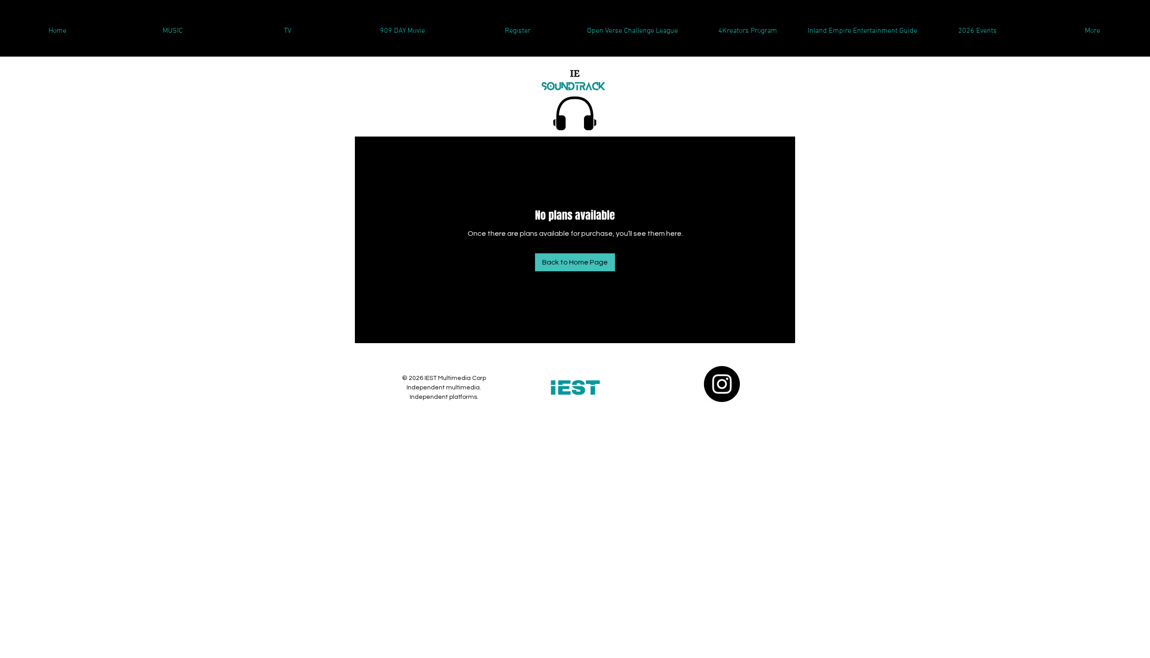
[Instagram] (722, 384)
